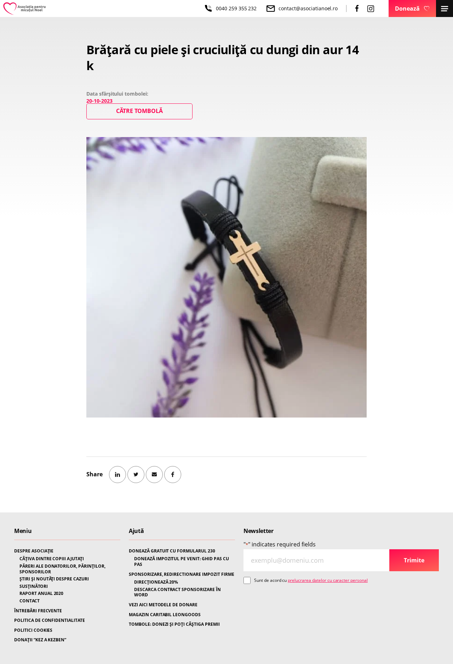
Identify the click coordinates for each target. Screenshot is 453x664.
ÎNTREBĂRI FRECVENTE (38, 611)
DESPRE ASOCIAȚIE (33, 551)
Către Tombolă (139, 111)
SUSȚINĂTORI (33, 586)
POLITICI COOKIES (33, 630)
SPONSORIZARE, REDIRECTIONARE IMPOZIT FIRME (181, 574)
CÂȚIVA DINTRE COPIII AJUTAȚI (51, 559)
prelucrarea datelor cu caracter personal (328, 580)
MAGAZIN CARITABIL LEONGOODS (165, 615)
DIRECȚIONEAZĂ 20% (156, 582)
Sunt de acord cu (311, 580)
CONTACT (29, 601)
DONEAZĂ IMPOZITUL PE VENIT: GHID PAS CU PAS (181, 561)
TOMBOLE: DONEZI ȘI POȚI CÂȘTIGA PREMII (174, 624)
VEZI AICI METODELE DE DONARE (163, 605)
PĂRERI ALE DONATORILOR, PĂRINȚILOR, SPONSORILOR (62, 568)
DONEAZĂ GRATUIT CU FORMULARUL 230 (172, 551)
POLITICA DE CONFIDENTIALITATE (49, 620)
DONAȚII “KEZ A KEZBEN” (40, 640)
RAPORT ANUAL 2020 (41, 593)
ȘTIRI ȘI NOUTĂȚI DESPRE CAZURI (54, 579)
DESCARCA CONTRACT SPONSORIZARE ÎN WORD (177, 592)
